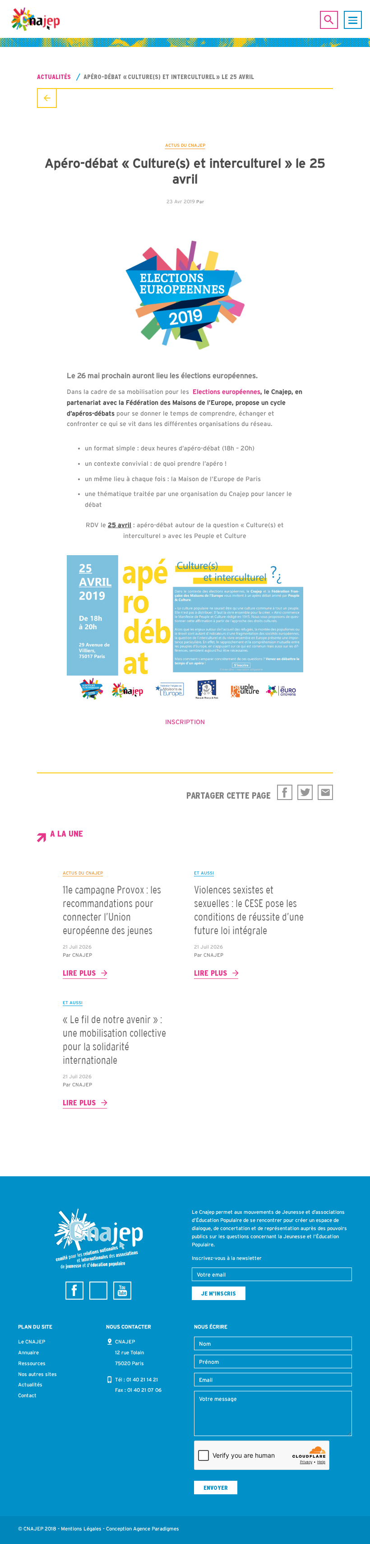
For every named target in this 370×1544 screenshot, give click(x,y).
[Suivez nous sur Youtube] (122, 1291)
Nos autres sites (37, 1374)
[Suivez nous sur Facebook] (74, 1291)
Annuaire (28, 1352)
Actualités (54, 76)
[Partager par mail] (325, 792)
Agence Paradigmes (156, 1528)
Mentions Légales (81, 1528)
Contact (27, 1395)
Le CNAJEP (31, 1341)
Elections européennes (226, 391)
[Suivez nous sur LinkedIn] (98, 1291)
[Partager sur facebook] (284, 792)
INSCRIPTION (185, 721)
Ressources (32, 1363)
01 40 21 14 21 (142, 1379)
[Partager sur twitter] (305, 792)
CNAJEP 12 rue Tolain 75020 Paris (129, 1352)
